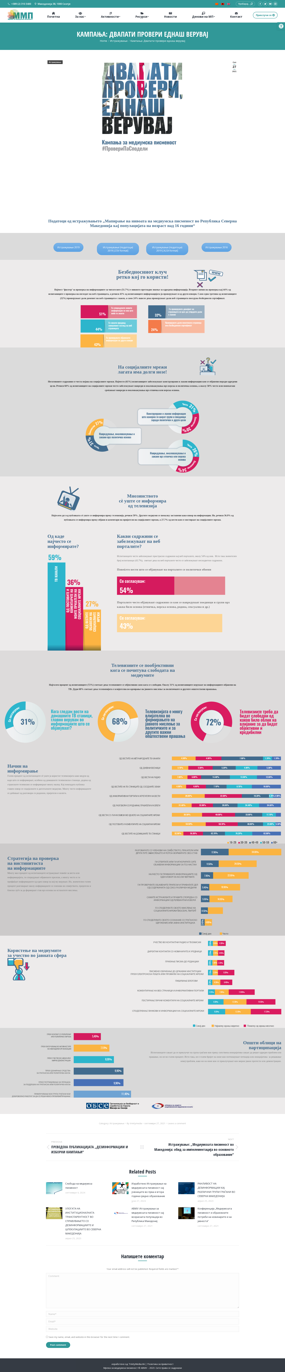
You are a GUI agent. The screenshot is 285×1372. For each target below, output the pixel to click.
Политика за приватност (160, 1363)
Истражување (55, 62)
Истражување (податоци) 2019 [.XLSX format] (167, 249)
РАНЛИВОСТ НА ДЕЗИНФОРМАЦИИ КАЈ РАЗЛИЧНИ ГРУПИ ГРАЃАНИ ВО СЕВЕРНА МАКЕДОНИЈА (216, 1190)
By (134, 1123)
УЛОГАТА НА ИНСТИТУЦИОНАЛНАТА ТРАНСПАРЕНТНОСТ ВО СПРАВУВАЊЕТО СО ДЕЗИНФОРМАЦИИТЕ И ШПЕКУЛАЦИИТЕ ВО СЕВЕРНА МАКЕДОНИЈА (83, 1221)
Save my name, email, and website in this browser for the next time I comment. (89, 1336)
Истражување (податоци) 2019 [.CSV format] (118, 249)
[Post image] (54, 1188)
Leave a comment (177, 1123)
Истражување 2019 (68, 247)
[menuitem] (53, 15)
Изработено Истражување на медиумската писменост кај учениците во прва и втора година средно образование (149, 1190)
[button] (281, 26)
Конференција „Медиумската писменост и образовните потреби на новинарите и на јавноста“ (215, 1215)
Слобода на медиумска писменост (78, 1185)
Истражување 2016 (216, 247)
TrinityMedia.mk (137, 1363)
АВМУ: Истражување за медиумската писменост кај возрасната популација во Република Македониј (148, 1215)
